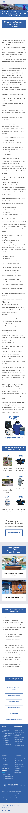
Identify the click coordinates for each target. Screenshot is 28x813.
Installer (5, 760)
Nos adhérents (18, 760)
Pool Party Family (7, 744)
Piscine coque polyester (5, 731)
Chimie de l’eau (18, 747)
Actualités (17, 768)
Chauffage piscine (19, 737)
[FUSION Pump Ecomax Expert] (20, 460)
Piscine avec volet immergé (6, 736)
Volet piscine (18, 743)
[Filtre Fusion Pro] (20, 481)
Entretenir (5, 764)
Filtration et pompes (20, 732)
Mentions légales (14, 805)
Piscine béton (6, 740)
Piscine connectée (19, 749)
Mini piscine (5, 738)
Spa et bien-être (19, 751)
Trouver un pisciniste (7, 774)
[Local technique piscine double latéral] (7, 481)
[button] (25, 2)
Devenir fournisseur (19, 766)
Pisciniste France (21, 805)
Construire (5, 758)
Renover (5, 762)
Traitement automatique (17, 735)
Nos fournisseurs (19, 762)
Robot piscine (18, 730)
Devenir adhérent (19, 764)
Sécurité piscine (19, 739)
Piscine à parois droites (8, 733)
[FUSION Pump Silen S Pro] (20, 501)
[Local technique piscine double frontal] (7, 460)
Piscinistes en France (8, 776)
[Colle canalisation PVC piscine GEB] (7, 501)
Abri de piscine (18, 741)
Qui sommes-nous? (20, 758)
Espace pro (18, 772)
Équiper (4, 766)
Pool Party (5, 742)
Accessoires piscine (20, 745)
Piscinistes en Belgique (8, 778)
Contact (17, 770)
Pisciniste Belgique (5, 807)
